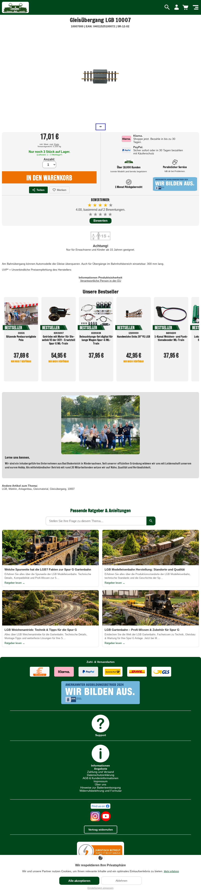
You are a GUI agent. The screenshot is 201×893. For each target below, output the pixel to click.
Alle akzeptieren (79, 880)
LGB (4, 488)
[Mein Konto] (176, 7)
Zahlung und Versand (100, 771)
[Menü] (195, 7)
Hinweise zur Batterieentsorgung (100, 787)
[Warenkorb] (186, 7)
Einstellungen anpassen (100, 888)
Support (100, 735)
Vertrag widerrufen (100, 829)
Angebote (100, 768)
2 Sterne (95, 214)
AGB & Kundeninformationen (100, 778)
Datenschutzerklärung (100, 775)
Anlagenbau (25, 488)
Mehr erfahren (171, 871)
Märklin (13, 488)
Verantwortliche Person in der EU (100, 280)
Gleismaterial (40, 488)
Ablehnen (121, 880)
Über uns (100, 784)
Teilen (41, 189)
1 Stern (90, 214)
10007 (71, 488)
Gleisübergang (58, 488)
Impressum (101, 781)
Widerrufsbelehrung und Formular (100, 790)
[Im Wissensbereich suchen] (150, 521)
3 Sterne (100, 214)
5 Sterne (110, 214)
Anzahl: (49, 159)
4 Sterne (105, 214)
